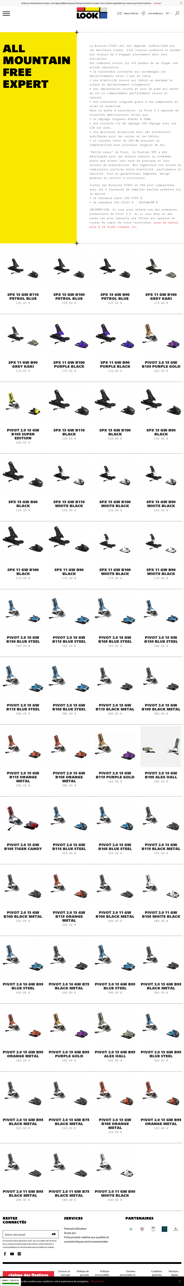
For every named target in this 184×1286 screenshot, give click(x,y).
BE (168, 13)
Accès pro (70, 1232)
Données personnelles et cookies (127, 1275)
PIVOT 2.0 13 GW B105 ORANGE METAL (115, 1124)
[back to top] (174, 1276)
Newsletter (130, 13)
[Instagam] (19, 1255)
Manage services (10, 1281)
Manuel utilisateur (75, 1228)
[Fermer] (179, 1281)
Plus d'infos (97, 1281)
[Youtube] (12, 1255)
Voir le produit (23, 280)
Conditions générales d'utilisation (156, 1275)
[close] (181, 3)
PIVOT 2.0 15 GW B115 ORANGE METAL (23, 777)
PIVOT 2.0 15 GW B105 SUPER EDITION (23, 434)
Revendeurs (154, 13)
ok (54, 1234)
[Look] (92, 18)
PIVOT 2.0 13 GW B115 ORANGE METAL (69, 917)
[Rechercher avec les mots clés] (177, 13)
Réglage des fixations (28, 1275)
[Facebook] (5, 1255)
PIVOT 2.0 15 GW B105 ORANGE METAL (69, 777)
